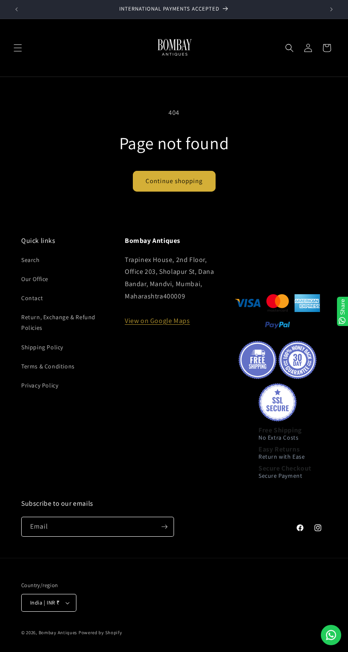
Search (30, 260)
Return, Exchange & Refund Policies (58, 322)
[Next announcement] (331, 9)
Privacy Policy (39, 385)
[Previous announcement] (16, 9)
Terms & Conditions (48, 366)
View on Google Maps (157, 320)
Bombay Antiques (58, 632)
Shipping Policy (42, 347)
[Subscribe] (164, 527)
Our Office (34, 279)
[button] (17, 48)
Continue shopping (174, 181)
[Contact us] (331, 635)
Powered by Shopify (100, 632)
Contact (32, 298)
